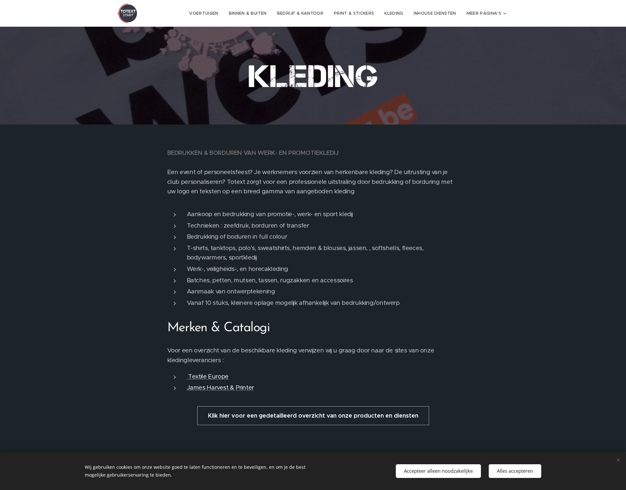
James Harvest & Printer (220, 387)
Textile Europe (208, 376)
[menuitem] (205, 13)
